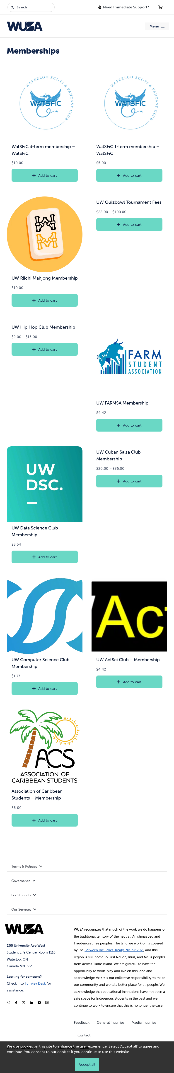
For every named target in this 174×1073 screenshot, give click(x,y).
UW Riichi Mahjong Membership (45, 278)
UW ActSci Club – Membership (128, 659)
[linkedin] (31, 1002)
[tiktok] (16, 1002)
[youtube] (39, 1002)
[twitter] (23, 1002)
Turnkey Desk (35, 983)
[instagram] (8, 1002)
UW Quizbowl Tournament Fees (129, 202)
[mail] (46, 1002)
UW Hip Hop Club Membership (43, 327)
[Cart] (160, 7)
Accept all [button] (87, 1064)
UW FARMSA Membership (122, 403)
